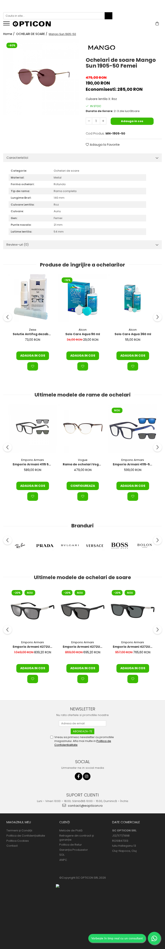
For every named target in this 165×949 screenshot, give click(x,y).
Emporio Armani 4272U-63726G (33, 647)
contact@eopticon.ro (85, 805)
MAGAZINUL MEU (18, 822)
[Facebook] (78, 776)
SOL (61, 855)
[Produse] (7, 24)
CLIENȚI (64, 822)
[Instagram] (86, 776)
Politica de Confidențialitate (25, 836)
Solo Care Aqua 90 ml (82, 334)
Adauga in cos (132, 121)
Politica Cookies (17, 841)
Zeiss (32, 330)
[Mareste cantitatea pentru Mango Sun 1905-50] (103, 121)
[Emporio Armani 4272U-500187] (82, 611)
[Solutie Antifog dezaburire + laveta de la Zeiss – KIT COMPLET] (32, 298)
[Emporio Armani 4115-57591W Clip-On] (132, 428)
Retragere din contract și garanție (76, 838)
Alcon (83, 330)
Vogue (82, 460)
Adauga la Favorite (104, 144)
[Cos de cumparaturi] (157, 23)
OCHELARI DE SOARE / (32, 34)
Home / (9, 34)
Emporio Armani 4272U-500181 (133, 647)
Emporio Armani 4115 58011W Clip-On (33, 464)
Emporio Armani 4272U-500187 (83, 647)
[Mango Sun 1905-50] (41, 77)
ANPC (63, 860)
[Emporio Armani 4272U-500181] (132, 611)
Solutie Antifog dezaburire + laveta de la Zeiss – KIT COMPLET (33, 334)
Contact (12, 846)
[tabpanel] (41, 77)
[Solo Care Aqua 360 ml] (132, 298)
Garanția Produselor (73, 850)
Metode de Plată (70, 830)
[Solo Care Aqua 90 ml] (82, 298)
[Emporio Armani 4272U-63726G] (32, 611)
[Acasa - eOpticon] (34, 24)
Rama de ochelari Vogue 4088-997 (83, 464)
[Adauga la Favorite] (32, 366)
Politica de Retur (70, 845)
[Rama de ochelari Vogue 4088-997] (82, 428)
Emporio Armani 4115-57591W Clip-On (133, 464)
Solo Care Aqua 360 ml (133, 334)
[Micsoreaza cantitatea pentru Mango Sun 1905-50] (89, 121)
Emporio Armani (32, 460)
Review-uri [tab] (17, 244)
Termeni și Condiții (19, 830)
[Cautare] (108, 15)
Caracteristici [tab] (17, 157)
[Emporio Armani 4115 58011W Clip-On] (32, 428)
